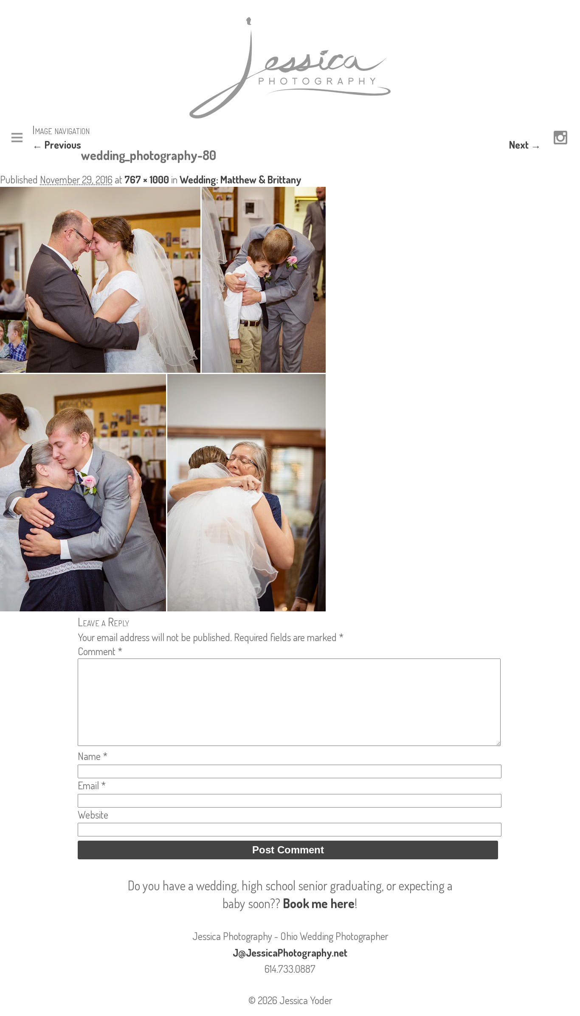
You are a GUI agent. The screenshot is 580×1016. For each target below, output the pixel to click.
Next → (525, 144)
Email (92, 785)
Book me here (319, 903)
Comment (100, 651)
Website (93, 814)
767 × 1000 (146, 179)
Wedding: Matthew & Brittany (240, 179)
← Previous (56, 144)
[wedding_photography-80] (163, 607)
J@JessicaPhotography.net (290, 952)
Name (92, 756)
